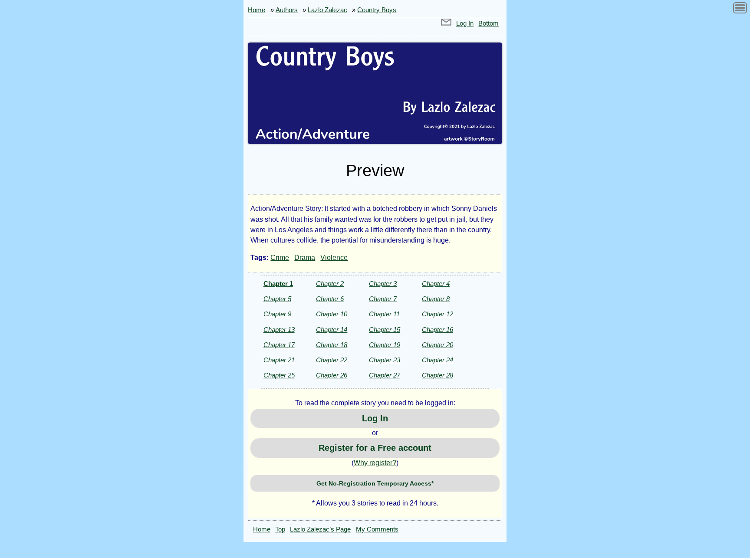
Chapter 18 (331, 344)
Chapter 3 (383, 283)
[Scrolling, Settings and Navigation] (740, 9)
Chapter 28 (437, 375)
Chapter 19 (384, 344)
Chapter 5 (277, 298)
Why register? (375, 462)
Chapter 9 (277, 314)
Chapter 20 (437, 344)
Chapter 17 (279, 344)
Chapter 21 (279, 360)
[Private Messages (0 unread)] (446, 23)
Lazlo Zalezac (327, 10)
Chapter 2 (330, 283)
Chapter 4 (436, 283)
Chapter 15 (384, 329)
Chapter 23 (384, 360)
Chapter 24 (437, 360)
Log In (465, 23)
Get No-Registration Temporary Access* (375, 483)
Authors (287, 10)
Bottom (488, 23)
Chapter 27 (384, 375)
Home (256, 10)
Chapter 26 (331, 375)
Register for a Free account (375, 448)
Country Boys (376, 10)
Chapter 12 (437, 314)
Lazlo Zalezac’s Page (320, 529)
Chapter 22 (331, 360)
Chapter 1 (278, 283)
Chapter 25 (279, 375)
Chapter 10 (331, 314)
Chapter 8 (436, 298)
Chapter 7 (383, 298)
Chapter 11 (384, 314)
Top (280, 529)
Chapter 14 (331, 329)
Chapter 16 (437, 329)
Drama (304, 257)
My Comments (377, 529)
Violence (334, 257)
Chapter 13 (279, 329)
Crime (279, 257)
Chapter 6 (330, 298)
